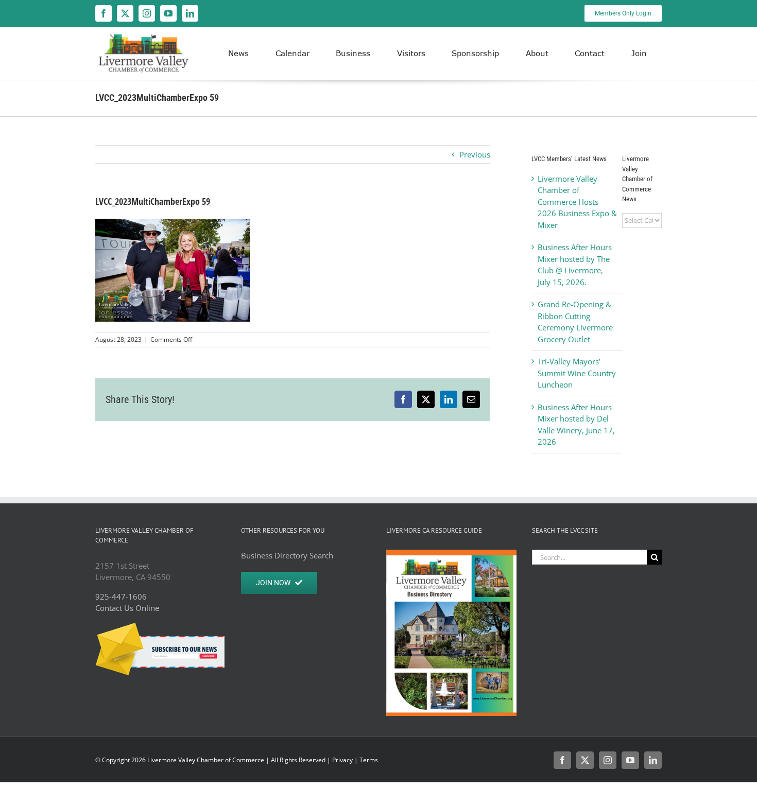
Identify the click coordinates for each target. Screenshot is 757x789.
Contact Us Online (127, 608)
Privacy (342, 760)
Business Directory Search (287, 555)
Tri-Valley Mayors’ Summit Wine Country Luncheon (577, 373)
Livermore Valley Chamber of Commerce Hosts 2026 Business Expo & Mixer (577, 201)
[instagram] (147, 13)
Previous (474, 154)
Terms (368, 760)
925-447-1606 (121, 596)
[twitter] (125, 13)
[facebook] (103, 13)
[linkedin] (190, 13)
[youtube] (168, 13)
